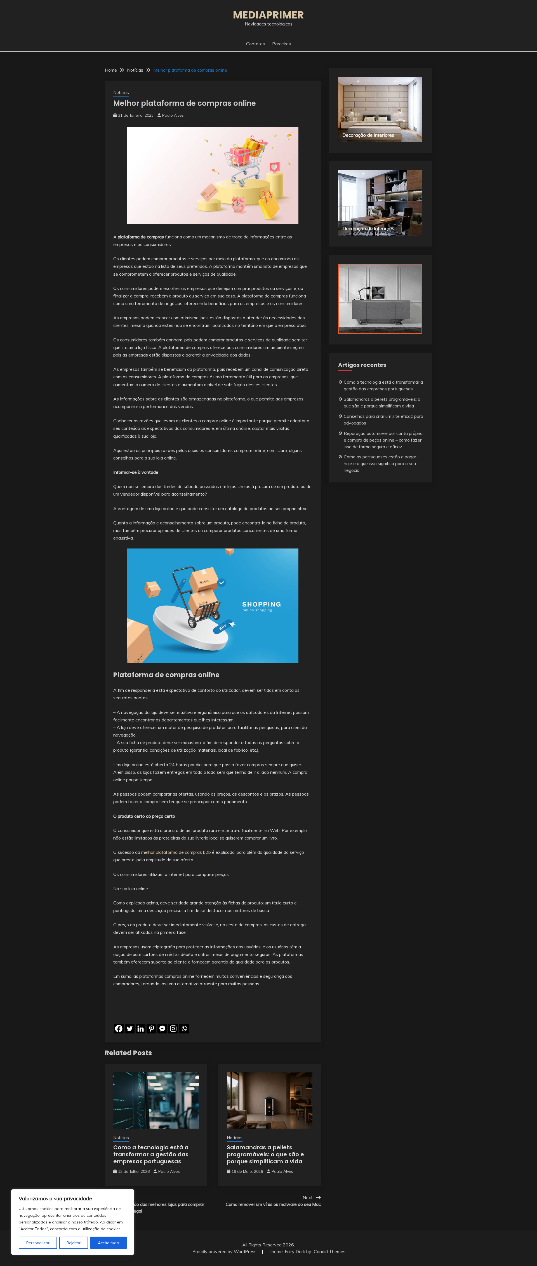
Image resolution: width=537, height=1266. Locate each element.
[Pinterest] (151, 1028)
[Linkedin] (140, 1028)
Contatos (255, 43)
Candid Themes (329, 1251)
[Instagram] (173, 1028)
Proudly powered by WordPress (225, 1251)
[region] (72, 1222)
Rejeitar (74, 1242)
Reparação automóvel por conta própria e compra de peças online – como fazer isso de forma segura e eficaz (383, 439)
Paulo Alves (173, 115)
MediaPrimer (268, 15)
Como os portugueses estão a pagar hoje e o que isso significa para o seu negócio (380, 463)
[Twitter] (130, 1028)
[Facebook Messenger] (162, 1028)
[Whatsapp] (184, 1028)
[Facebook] (119, 1028)
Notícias (121, 92)
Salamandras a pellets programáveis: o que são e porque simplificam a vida (265, 1154)
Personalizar (38, 1242)
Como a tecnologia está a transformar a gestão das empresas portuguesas (151, 1154)
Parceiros (281, 43)
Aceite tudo (108, 1242)
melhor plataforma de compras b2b (176, 852)
